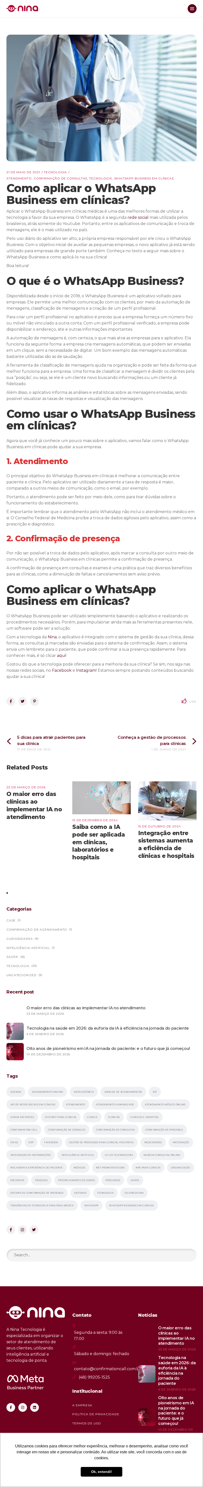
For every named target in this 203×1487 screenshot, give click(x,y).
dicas (14, 1142)
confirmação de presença (164, 1129)
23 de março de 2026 (26, 787)
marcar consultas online (162, 1155)
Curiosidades (19, 939)
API (155, 1091)
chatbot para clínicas (60, 1117)
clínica (92, 1117)
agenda (15, 1091)
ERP (30, 1142)
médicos (79, 1167)
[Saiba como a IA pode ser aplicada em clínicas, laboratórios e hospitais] (101, 797)
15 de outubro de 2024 (159, 826)
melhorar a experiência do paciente (36, 1167)
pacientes (17, 1180)
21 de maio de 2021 (23, 172)
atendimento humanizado (115, 1104)
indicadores (153, 1142)
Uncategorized (21, 975)
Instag (82, 670)
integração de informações (30, 1155)
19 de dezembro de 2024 (95, 820)
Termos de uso (86, 1423)
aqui (61, 655)
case (11, 920)
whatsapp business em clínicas (144, 178)
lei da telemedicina (119, 1155)
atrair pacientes (22, 1117)
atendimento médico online (165, 1104)
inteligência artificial (77, 1155)
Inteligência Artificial (28, 948)
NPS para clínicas (148, 1167)
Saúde (12, 957)
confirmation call (23, 1129)
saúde (135, 1180)
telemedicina (134, 1192)
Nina (52, 637)
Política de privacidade (95, 1414)
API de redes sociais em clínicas (32, 1104)
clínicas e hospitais (144, 1117)
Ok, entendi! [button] (101, 1472)
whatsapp (91, 1205)
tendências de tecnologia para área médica (42, 1205)
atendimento (19, 178)
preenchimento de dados (76, 1180)
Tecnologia (55, 172)
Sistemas (80, 1192)
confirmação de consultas (60, 178)
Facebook (62, 670)
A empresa (82, 1405)
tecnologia (100, 178)
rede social (138, 217)
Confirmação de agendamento (36, 929)
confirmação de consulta (66, 1129)
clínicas (114, 1117)
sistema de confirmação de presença (37, 1192)
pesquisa (41, 1180)
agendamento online (47, 1091)
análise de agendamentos (123, 1091)
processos (112, 1180)
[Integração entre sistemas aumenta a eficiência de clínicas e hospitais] (167, 800)
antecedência (84, 1091)
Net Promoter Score (110, 1167)
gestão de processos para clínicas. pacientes (101, 1142)
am (93, 670)
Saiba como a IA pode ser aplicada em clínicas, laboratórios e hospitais (98, 842)
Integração (181, 1142)
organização (180, 1167)
